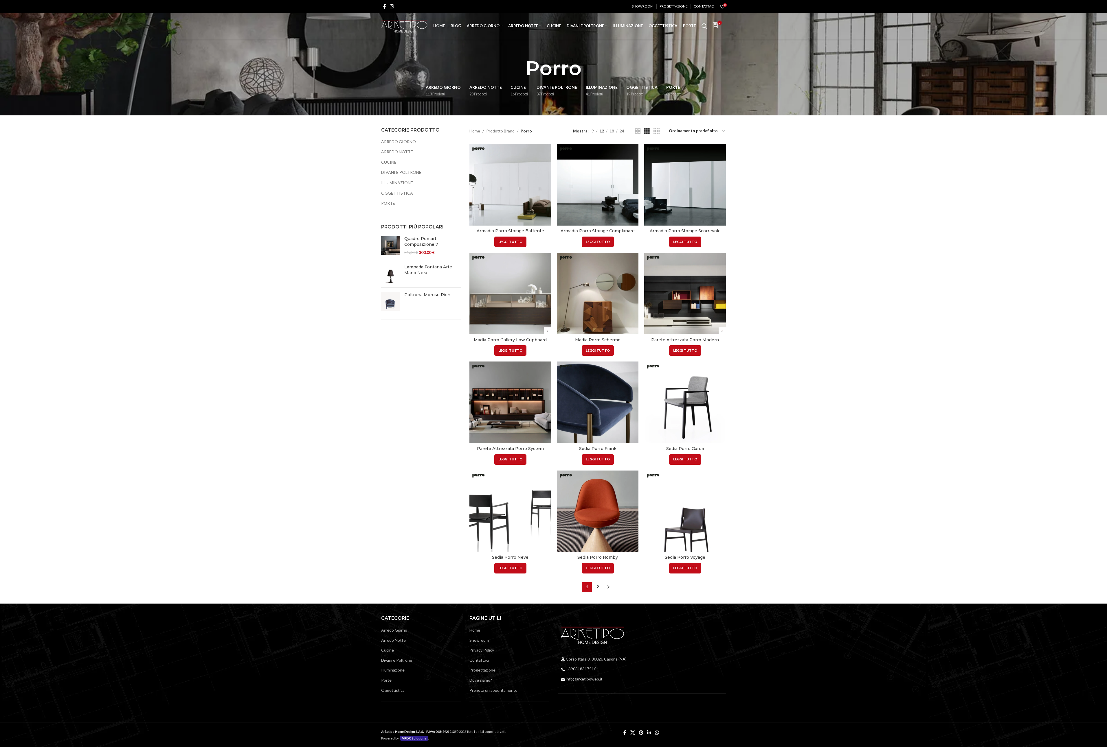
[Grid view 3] (647, 131)
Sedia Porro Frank (597, 448)
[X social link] (632, 732)
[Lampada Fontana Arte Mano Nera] (390, 273)
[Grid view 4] (656, 131)
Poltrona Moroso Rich (427, 294)
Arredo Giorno (398, 141)
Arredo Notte (397, 151)
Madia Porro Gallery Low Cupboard (510, 339)
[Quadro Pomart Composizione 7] (390, 245)
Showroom (479, 640)
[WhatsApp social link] (657, 732)
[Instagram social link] (392, 6)
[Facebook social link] (384, 6)
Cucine (388, 162)
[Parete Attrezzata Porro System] (510, 402)
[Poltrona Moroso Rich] (390, 301)
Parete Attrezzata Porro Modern (685, 339)
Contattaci (479, 660)
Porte (388, 203)
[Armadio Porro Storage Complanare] (597, 185)
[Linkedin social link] (649, 732)
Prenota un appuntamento (493, 690)
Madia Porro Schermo (597, 339)
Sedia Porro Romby (597, 557)
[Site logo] (404, 25)
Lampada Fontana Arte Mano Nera (428, 269)
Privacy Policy (481, 650)
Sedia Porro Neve (510, 557)
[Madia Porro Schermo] (597, 293)
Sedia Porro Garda (685, 448)
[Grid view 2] (637, 131)
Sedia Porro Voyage (685, 557)
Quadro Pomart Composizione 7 (421, 241)
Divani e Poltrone (401, 172)
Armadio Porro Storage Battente (510, 230)
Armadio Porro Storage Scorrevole (685, 230)
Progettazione (482, 669)
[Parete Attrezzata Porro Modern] (685, 293)
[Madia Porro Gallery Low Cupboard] (510, 293)
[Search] (704, 26)
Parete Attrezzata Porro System (510, 448)
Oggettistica (397, 193)
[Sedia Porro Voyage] (685, 511)
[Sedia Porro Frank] (597, 402)
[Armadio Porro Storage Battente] (510, 185)
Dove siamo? (480, 680)
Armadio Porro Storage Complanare (598, 230)
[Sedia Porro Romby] (597, 511)
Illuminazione (397, 182)
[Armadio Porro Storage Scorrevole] (685, 185)
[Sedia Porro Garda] (685, 402)
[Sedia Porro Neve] (510, 511)
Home (474, 130)
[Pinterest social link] (641, 732)
